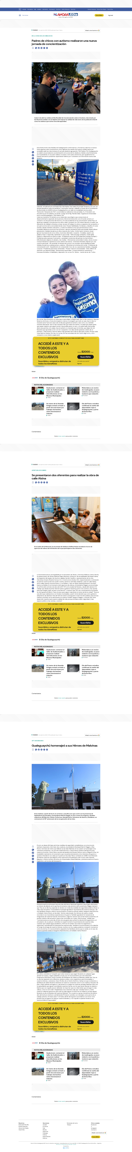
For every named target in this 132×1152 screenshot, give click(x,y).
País (35, 9)
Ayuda (74, 1144)
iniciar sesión (61, 436)
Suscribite (99, 15)
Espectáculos (66, 9)
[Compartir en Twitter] (41, 48)
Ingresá (110, 15)
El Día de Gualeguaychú (49, 378)
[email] (44, 48)
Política (58, 9)
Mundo (39, 9)
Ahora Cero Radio (101, 9)
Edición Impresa (92, 9)
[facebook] (39, 48)
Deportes (45, 9)
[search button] (20, 9)
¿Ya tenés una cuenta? (83, 362)
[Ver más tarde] (33, 48)
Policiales (52, 9)
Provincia (30, 9)
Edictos (73, 9)
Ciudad (24, 9)
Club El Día (110, 9)
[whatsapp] (36, 48)
